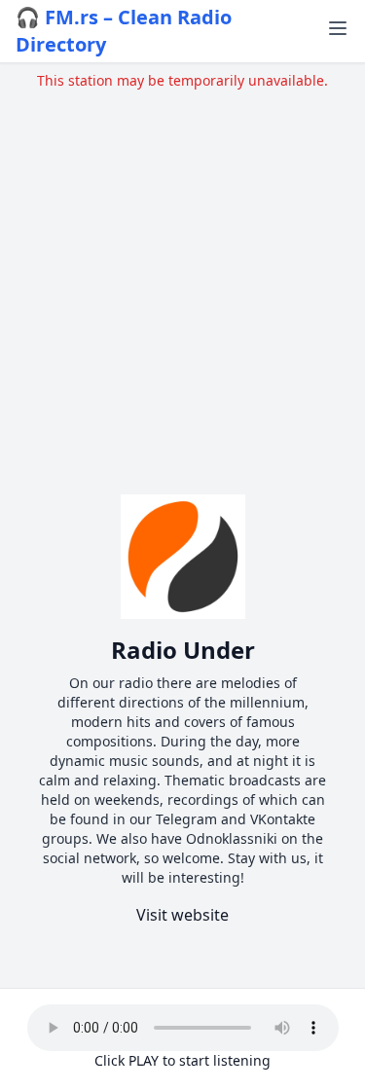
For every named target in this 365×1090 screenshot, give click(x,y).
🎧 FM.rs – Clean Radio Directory (124, 30)
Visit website (182, 915)
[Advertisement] (182, 273)
